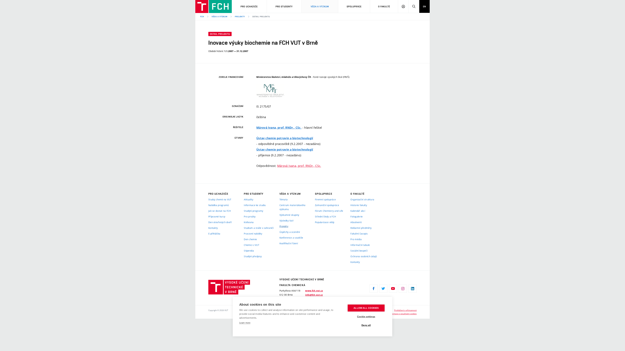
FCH (202, 16)
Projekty (240, 16)
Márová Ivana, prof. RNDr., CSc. (278, 128)
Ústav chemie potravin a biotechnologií (284, 138)
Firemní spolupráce (325, 199)
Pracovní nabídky (253, 233)
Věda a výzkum (320, 6)
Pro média (356, 239)
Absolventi (356, 222)
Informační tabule (360, 245)
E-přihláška (214, 233)
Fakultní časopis (359, 233)
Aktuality (248, 199)
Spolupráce (354, 6)
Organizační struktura (362, 199)
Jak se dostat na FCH (219, 210)
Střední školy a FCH (325, 216)
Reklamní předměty (361, 227)
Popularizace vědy (324, 222)
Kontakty (213, 227)
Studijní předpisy (253, 256)
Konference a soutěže (291, 237)
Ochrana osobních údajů (363, 256)
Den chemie (250, 239)
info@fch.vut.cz (314, 294)
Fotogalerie (356, 216)
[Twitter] (383, 289)
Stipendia (249, 250)
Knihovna (249, 222)
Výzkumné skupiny (289, 214)
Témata (283, 199)
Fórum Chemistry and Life (329, 210)
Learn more (244, 323)
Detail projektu (261, 16)
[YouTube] (393, 289)
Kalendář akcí (357, 210)
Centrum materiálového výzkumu (292, 207)
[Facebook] (373, 289)
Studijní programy (253, 210)
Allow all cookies (366, 308)
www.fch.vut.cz (314, 290)
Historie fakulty (358, 205)
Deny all (366, 325)
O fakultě (384, 6)
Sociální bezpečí (358, 250)
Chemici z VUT (251, 245)
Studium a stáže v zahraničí (259, 227)
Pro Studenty (284, 6)
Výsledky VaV (286, 220)
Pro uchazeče (249, 6)
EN (424, 6)
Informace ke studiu (255, 205)
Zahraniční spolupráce (327, 205)
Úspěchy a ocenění (289, 232)
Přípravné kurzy (216, 216)
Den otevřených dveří (220, 222)
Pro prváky (250, 216)
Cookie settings (366, 316)
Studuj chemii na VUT (219, 199)
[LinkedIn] (413, 289)
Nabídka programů (218, 205)
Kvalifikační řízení (288, 243)
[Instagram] (403, 289)
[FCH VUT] (213, 6)
